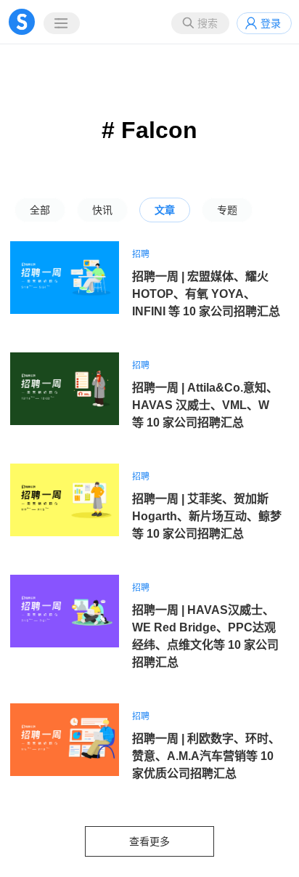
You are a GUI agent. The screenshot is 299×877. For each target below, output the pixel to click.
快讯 (102, 210)
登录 (271, 23)
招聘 (141, 254)
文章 (165, 210)
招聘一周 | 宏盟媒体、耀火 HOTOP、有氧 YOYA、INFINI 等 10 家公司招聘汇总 (206, 294)
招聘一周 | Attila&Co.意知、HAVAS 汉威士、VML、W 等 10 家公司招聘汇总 (205, 405)
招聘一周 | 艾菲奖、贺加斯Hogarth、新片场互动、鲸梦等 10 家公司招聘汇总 (207, 516)
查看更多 (149, 841)
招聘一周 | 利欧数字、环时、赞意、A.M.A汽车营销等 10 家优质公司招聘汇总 (206, 756)
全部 (40, 210)
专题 (227, 210)
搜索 (207, 23)
